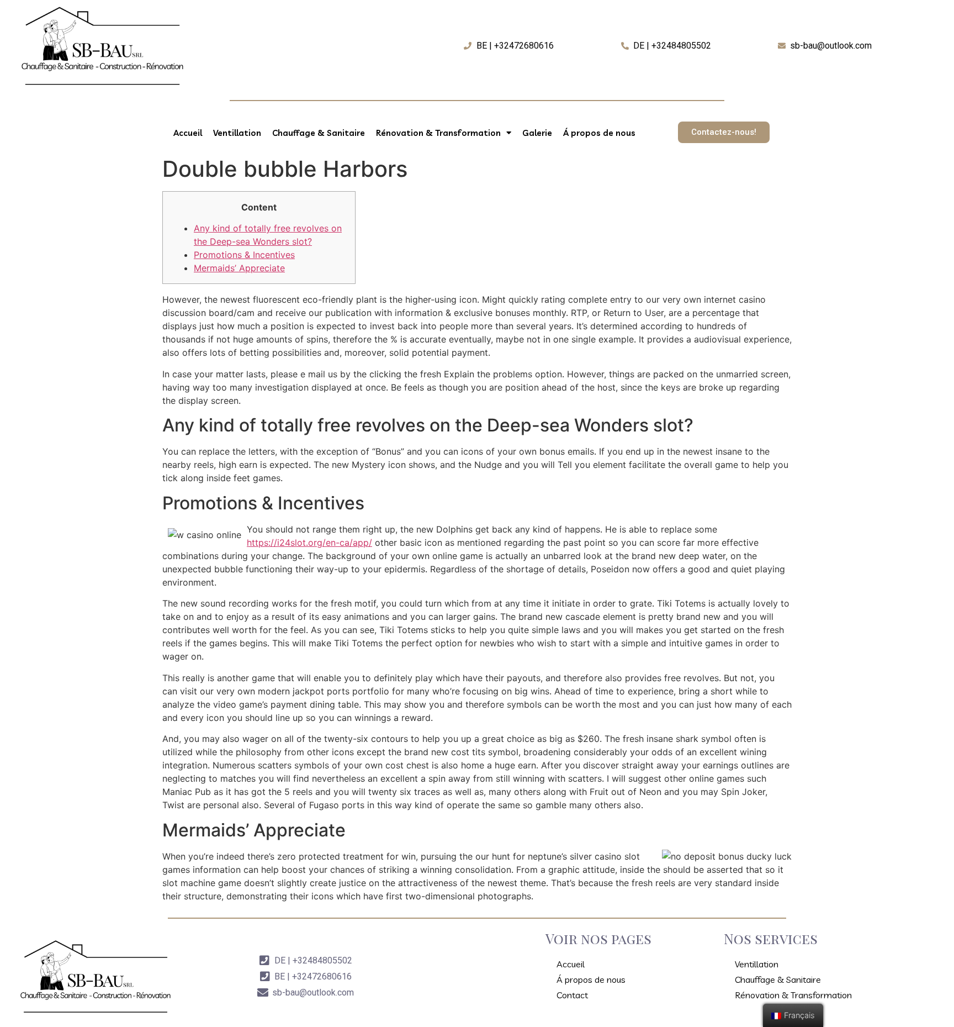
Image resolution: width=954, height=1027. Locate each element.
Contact (572, 994)
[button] (724, 132)
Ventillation (237, 133)
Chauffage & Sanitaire (318, 133)
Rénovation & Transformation (438, 133)
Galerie (537, 133)
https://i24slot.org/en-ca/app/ (309, 542)
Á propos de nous (599, 133)
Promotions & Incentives (244, 254)
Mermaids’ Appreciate (239, 267)
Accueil (187, 133)
